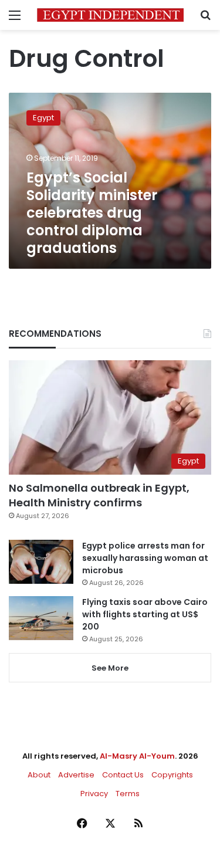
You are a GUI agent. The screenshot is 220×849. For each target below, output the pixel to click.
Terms (128, 793)
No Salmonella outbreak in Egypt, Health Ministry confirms (99, 495)
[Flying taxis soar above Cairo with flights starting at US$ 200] (41, 618)
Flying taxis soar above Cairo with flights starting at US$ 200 (145, 614)
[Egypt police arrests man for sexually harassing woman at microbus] (41, 562)
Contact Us (123, 774)
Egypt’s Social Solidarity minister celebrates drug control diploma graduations (91, 213)
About (39, 774)
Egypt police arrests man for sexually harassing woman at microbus (145, 558)
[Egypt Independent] (110, 15)
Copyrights (172, 774)
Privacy (94, 793)
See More (110, 668)
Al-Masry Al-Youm (137, 756)
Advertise (76, 774)
